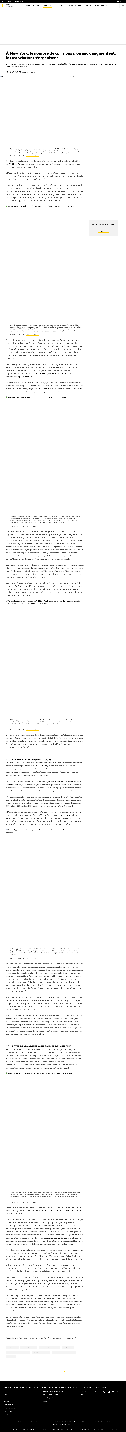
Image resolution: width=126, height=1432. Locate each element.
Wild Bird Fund (15, 164)
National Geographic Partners (50, 1394)
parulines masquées (60, 374)
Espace (6, 1414)
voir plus (103, 231)
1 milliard (52, 392)
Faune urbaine (29, 1347)
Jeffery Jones (32, 155)
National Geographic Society (50, 1398)
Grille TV (44, 1401)
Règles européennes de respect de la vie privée (64, 1421)
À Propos (107, 1421)
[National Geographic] (3, 5)
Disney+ (120, 1)
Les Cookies (84, 1421)
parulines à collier (39, 374)
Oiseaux (68, 1347)
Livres (82, 1394)
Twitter (9, 818)
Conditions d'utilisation (41, 1421)
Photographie (8, 1411)
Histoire (6, 1391)
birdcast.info (41, 766)
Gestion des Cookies (96, 1421)
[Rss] (118, 1392)
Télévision (18, 1)
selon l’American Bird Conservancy (56, 1238)
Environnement (8, 1404)
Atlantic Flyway (14, 541)
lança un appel (67, 815)
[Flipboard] (109, 1392)
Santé (5, 1394)
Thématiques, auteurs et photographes (53, 1391)
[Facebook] (96, 1392)
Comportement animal (63, 1352)
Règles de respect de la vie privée (22, 1421)
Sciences (6, 1401)
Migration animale (50, 1347)
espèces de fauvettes (26, 377)
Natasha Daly (15, 71)
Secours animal (40, 1352)
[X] (100, 1392)
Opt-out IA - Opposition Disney (61, 1424)
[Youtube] (113, 1392)
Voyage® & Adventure (10, 1408)
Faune (11, 1357)
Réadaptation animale (18, 1352)
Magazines (6, 1)
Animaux (12, 48)
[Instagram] (104, 1392)
